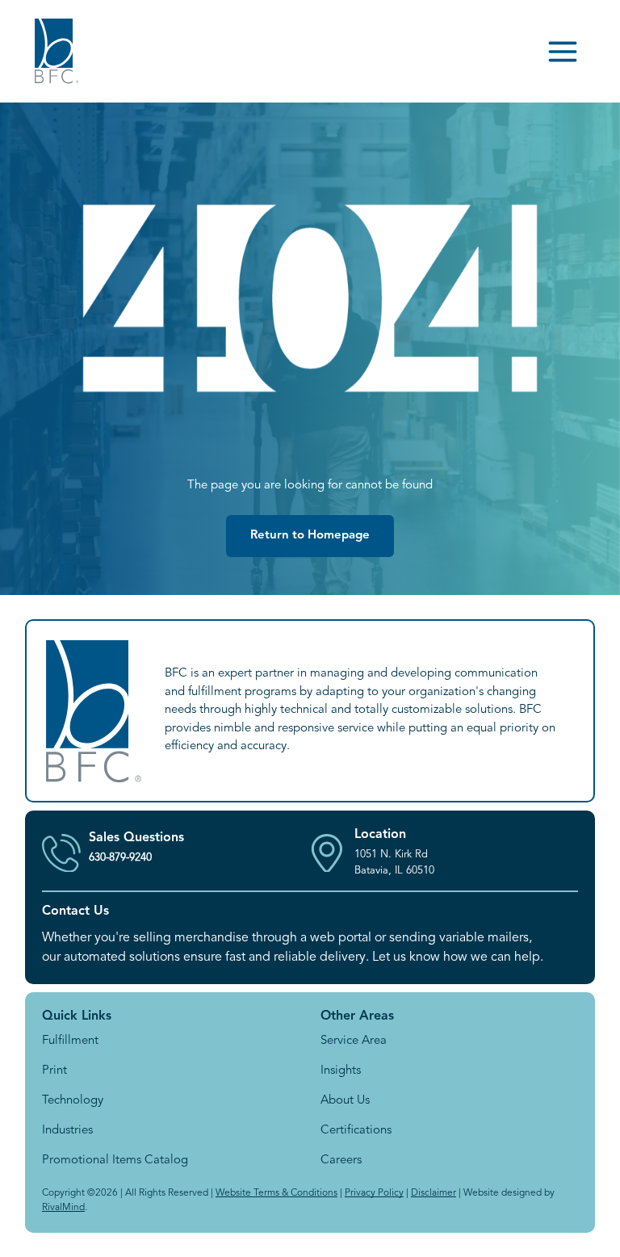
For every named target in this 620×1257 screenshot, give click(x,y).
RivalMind (63, 1208)
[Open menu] (562, 51)
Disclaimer (433, 1193)
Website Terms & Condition (274, 1193)
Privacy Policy (374, 1193)
